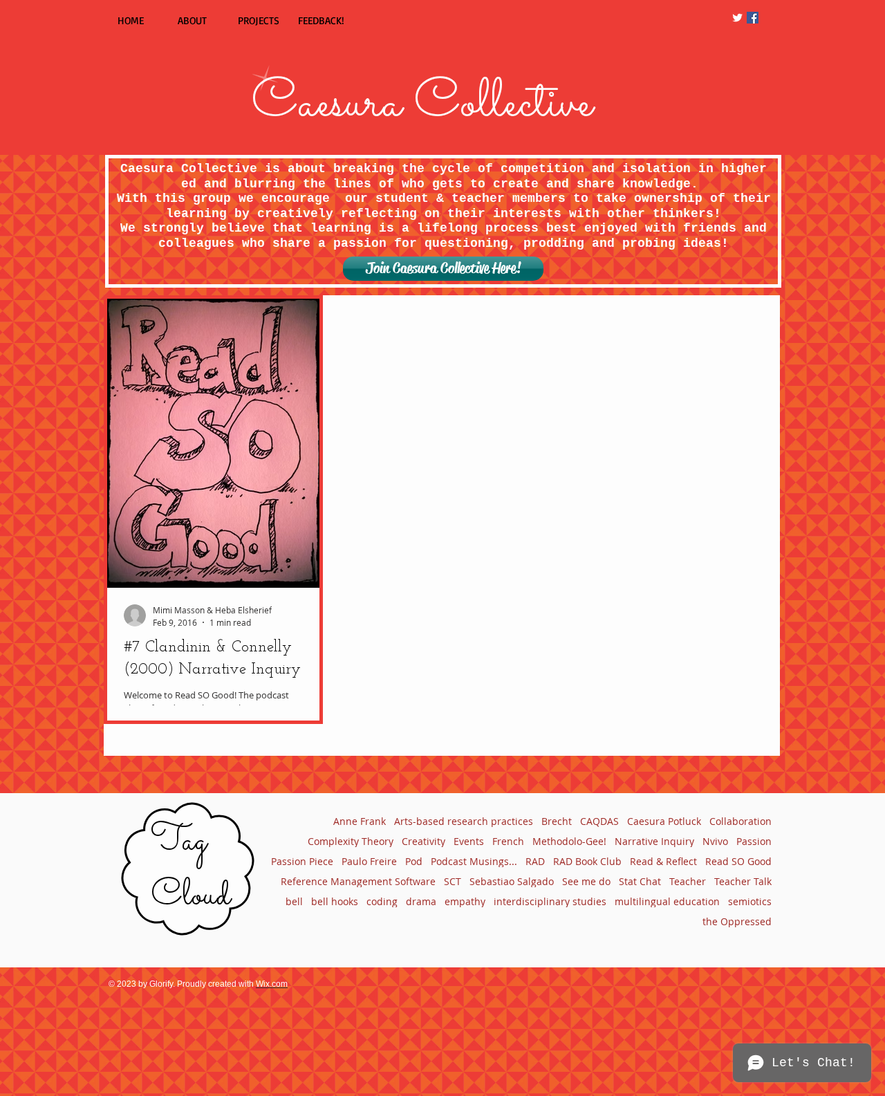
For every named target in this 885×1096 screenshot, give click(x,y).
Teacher (687, 881)
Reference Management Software (358, 881)
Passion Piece (302, 861)
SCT (452, 881)
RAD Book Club (587, 861)
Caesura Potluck (664, 821)
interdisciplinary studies (550, 901)
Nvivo (715, 841)
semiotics (750, 901)
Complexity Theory (350, 841)
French (508, 841)
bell (294, 901)
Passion (754, 841)
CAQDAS (599, 821)
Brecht (556, 821)
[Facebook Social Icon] (752, 18)
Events (469, 841)
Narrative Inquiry (654, 841)
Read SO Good (738, 861)
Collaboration (740, 821)
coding (382, 901)
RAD (535, 861)
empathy (465, 901)
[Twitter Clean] (737, 18)
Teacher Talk (743, 881)
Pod (413, 861)
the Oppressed (737, 921)
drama (421, 901)
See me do (586, 881)
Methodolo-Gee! (569, 841)
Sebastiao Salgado (511, 881)
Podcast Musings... (474, 861)
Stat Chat (640, 881)
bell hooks (334, 901)
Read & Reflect (663, 861)
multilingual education (667, 901)
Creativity (423, 841)
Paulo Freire (369, 861)
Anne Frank (359, 821)
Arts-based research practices (463, 821)
